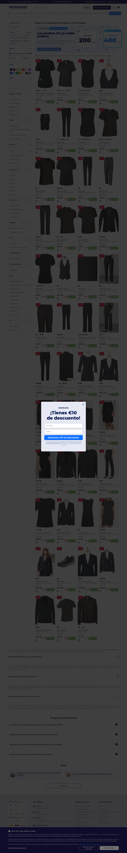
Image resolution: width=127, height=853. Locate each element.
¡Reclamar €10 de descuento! (63, 437)
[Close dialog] (83, 404)
